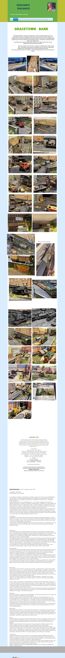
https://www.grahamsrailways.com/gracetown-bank (33, 467)
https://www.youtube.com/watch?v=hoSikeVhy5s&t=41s (34, 468)
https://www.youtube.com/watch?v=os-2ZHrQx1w (34, 470)
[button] (53, 275)
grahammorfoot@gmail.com (35, 460)
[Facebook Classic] (13, 657)
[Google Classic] (15, 657)
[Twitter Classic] (14, 657)
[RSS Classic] (16, 657)
